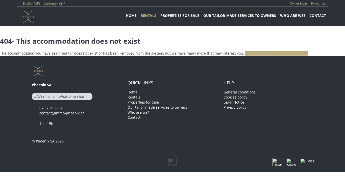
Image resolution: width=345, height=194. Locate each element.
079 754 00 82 (51, 108)
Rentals (148, 15)
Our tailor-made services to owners (239, 15)
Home (131, 15)
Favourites (318, 3)
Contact (317, 15)
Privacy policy (235, 107)
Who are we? (292, 15)
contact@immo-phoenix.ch (62, 113)
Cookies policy (235, 97)
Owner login (298, 3)
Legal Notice (234, 102)
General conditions (240, 92)
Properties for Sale (179, 15)
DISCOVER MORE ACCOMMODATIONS (276, 53)
